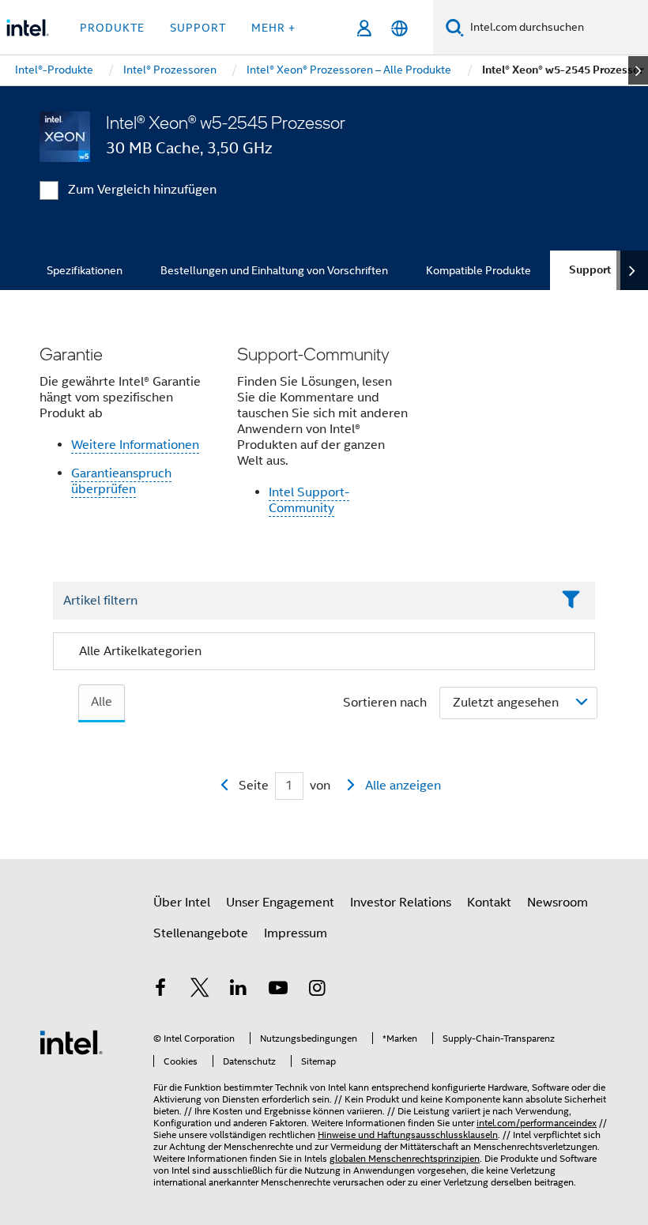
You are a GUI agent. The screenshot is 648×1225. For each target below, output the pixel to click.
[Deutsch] (399, 28)
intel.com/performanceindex (537, 1123)
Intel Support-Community (309, 500)
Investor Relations (400, 902)
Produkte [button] (112, 28)
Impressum (295, 933)
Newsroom (557, 902)
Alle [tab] (101, 702)
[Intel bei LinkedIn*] (238, 990)
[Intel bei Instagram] (316, 990)
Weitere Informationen (135, 445)
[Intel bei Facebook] (160, 990)
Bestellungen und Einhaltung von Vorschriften (274, 270)
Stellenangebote (200, 933)
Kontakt (489, 902)
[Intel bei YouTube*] (278, 990)
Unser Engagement (280, 902)
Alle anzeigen (403, 785)
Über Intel (181, 902)
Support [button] (198, 28)
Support (590, 269)
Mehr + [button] (273, 28)
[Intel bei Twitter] (199, 990)
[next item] (638, 70)
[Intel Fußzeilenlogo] (71, 1042)
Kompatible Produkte (478, 270)
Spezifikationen (84, 270)
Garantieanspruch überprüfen (121, 481)
